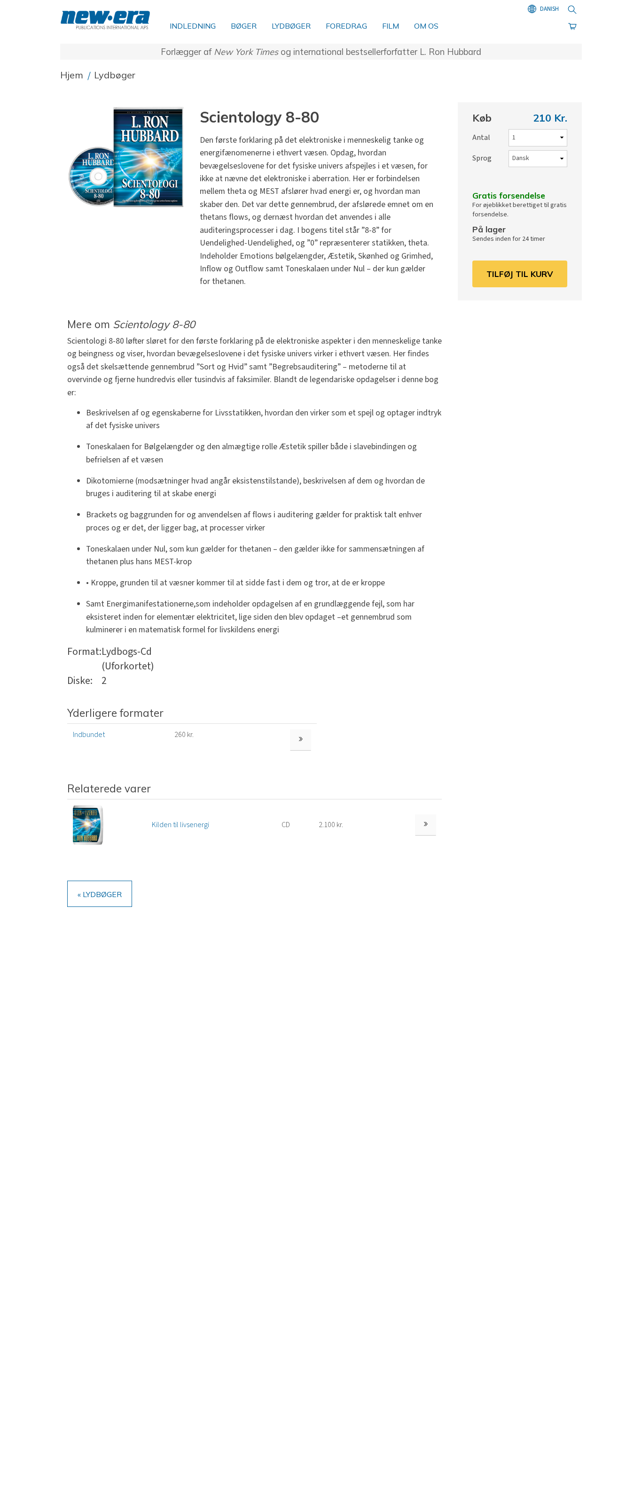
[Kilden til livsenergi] (88, 824)
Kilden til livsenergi (180, 825)
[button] (129, 157)
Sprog (482, 158)
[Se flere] (425, 825)
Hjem (73, 75)
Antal (481, 137)
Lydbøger (114, 75)
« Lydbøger (100, 894)
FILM (390, 26)
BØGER (244, 26)
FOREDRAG (346, 26)
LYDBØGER (291, 26)
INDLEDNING (193, 26)
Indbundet (89, 734)
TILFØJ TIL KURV (519, 274)
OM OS (426, 26)
